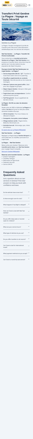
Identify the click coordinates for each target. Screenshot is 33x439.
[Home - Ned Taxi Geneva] (7, 4)
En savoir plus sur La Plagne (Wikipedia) (14, 130)
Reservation (21, 5)
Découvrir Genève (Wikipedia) (11, 151)
